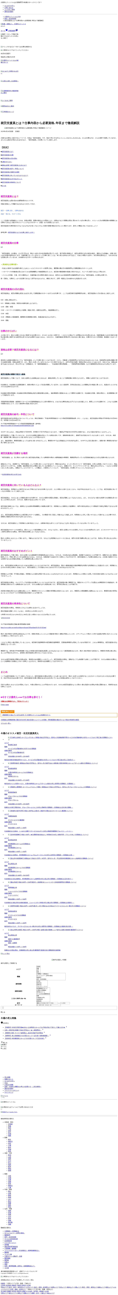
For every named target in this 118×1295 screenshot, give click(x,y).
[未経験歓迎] (43, 999)
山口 (9, 1199)
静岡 (9, 1170)
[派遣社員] (42, 985)
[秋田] (38, 972)
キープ (5, 31)
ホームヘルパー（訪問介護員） (14, 1233)
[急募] (43, 996)
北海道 (10, 1124)
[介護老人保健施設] (43, 990)
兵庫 (9, 1180)
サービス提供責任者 (11, 1239)
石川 (9, 1161)
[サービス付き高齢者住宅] (43, 994)
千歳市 (19, 1285)
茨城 (9, 1149)
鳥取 (9, 1195)
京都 (9, 1178)
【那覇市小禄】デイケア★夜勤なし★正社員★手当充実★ (24, 1033)
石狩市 (23, 1285)
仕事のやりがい (7, 162)
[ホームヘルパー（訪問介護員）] (51, 976)
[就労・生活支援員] (51, 979)
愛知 (9, 1168)
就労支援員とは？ (7, 151)
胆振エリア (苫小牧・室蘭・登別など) (40, 1289)
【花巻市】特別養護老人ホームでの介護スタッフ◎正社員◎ (25, 1038)
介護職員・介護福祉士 (11, 1231)
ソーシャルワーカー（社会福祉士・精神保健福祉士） (22, 1250)
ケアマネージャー (10, 1243)
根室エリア (109, 1287)
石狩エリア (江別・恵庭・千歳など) (19, 1283)
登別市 (14, 1291)
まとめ (4, 186)
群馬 (9, 1151)
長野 (9, 1159)
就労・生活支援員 (10, 18)
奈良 (9, 1183)
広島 (9, 1193)
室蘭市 (9, 1291)
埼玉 (9, 1143)
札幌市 (3, 1283)
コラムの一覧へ (6, 723)
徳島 (9, 1205)
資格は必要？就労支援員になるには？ (14, 165)
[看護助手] (51, 977)
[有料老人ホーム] (43, 992)
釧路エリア (101, 1287)
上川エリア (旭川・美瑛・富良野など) (38, 1287)
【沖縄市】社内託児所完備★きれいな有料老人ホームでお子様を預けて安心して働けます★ (35, 1027)
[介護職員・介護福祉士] (51, 974)
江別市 (3, 1285)
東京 (9, 1139)
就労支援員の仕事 (7, 155)
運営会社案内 (8, 11)
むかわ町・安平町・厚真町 (35, 1291)
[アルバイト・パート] (42, 986)
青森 (9, 1126)
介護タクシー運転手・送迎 (13, 1256)
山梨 (9, 1157)
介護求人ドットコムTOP (12, 16)
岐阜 (9, 1166)
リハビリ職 (8, 1254)
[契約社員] (42, 983)
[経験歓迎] (43, 1001)
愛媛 (9, 1203)
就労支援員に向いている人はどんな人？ (15, 175)
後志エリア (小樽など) (15, 1293)
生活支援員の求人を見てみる (11, 474)
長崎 (9, 1214)
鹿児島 (10, 1222)
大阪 (9, 1176)
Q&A (6, 1083)
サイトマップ (8, 1092)
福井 (9, 1165)
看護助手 (7, 1235)
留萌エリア (55, 1287)
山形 (9, 1130)
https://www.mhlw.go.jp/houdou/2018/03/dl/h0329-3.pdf (17, 425)
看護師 (6, 1252)
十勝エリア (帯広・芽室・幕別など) (85, 1287)
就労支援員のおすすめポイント (12, 179)
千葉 (9, 1145)
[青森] (38, 968)
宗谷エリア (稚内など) (66, 1287)
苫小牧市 (4, 1291)
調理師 (6, 1260)
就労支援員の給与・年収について (13, 168)
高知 (9, 1207)
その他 (6, 1268)
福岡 (9, 1211)
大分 (9, 1216)
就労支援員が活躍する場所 (10, 172)
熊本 (9, 1218)
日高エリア (4, 1293)
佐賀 (9, 1212)
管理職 (6, 1244)
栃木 (9, 1147)
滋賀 (9, 1181)
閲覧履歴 (13, 31)
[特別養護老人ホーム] (43, 988)
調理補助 (7, 1258)
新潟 (9, 1155)
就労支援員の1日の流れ (9, 158)
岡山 (9, 1191)
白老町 (23, 1291)
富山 (9, 1163)
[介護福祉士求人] (43, 997)
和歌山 (10, 1185)
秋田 (9, 1128)
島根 (9, 1197)
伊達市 (19, 1291)
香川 (9, 1201)
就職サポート (8, 1079)
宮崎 (9, 1220)
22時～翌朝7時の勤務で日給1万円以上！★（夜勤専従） (24, 1030)
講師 (5, 1264)
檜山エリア (51, 1293)
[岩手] (38, 970)
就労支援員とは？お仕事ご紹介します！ (21, 232)
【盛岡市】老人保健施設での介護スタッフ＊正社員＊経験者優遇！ (27, 1035)
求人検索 (7, 1077)
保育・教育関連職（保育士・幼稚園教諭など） (19, 1266)
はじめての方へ (9, 6)
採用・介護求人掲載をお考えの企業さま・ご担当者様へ (22, 1086)
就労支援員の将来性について (11, 182)
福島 (9, 1135)
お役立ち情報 (8, 1084)
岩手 (9, 1132)
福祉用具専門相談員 (11, 1246)
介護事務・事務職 (10, 1248)
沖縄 (9, 1224)
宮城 (9, 1134)
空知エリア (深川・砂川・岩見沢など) (13, 1287)
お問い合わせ (8, 7)
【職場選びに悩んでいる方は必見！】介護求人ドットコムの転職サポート (26, 715)
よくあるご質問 (9, 9)
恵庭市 (14, 1285)
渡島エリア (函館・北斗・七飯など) (35, 1293)
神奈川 (10, 1141)
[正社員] (42, 981)
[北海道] (38, 967)
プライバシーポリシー (11, 1090)
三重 (9, 1187)
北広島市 (8, 1285)
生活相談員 (8, 1241)
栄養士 (6, 1262)
